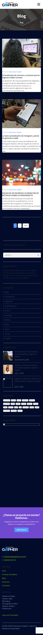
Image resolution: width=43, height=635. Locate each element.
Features (8, 315)
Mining (7, 320)
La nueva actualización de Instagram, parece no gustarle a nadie (20, 136)
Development (6, 403)
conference (25, 400)
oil (20, 407)
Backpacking (6, 400)
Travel (7, 334)
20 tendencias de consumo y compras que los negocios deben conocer (21, 76)
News (7, 324)
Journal (35, 403)
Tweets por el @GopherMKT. (14, 245)
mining (5, 407)
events (13, 403)
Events (7, 311)
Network (10, 407)
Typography (6, 410)
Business (13, 400)
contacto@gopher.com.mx (15, 556)
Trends (8, 338)
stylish (31, 407)
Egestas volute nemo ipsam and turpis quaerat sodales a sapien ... (26, 367)
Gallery (23, 403)
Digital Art (9, 301)
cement (19, 400)
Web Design (14, 410)
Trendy (37, 407)
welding (20, 410)
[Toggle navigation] (39, 4)
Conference (10, 297)
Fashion (18, 403)
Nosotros (5, 582)
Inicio (4, 571)
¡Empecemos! (22, 530)
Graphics (29, 403)
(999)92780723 (10, 560)
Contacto (6, 585)
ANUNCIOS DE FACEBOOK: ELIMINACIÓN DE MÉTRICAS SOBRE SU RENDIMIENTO (20, 194)
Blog (7, 292)
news (16, 407)
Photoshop (25, 407)
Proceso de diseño (9, 574)
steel (7, 329)
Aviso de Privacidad (10, 615)
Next (26, 225)
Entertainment (10, 306)
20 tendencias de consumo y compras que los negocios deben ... (26, 354)
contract (32, 400)
